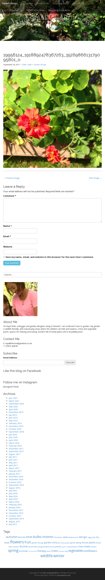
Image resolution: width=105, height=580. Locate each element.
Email (7, 236)
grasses (67, 543)
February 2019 (15, 423)
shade (87, 546)
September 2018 (16, 431)
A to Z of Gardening (12, 10)
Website (7, 246)
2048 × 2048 (26, 64)
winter (59, 555)
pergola (41, 546)
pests (47, 546)
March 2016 (14, 502)
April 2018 (13, 440)
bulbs (37, 537)
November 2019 (16, 412)
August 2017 (14, 454)
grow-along (75, 542)
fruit (27, 542)
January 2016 (14, 507)
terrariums (33, 551)
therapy (41, 550)
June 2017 (13, 459)
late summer (14, 546)
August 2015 (14, 521)
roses (80, 546)
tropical (61, 551)
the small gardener (51, 573)
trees (54, 551)
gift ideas (61, 543)
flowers (17, 542)
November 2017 (16, 448)
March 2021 (14, 401)
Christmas (58, 537)
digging (90, 537)
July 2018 (13, 434)
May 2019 (13, 420)
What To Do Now (35, 10)
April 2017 (13, 465)
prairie (64, 547)
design (83, 537)
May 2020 (13, 406)
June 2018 (13, 437)
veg (66, 551)
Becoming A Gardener (59, 10)
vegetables (76, 551)
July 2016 (13, 490)
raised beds (72, 546)
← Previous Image (11, 178)
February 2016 (15, 504)
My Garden (27, 3)
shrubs (94, 546)
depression (73, 537)
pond (52, 546)
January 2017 (14, 474)
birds (29, 537)
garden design (37, 542)
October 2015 (15, 516)
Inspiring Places (61, 3)
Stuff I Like (78, 3)
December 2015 (16, 510)
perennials (32, 546)
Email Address (10, 357)
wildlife (46, 555)
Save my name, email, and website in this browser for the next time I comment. (50, 257)
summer (23, 550)
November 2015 (16, 513)
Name (7, 225)
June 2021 (13, 398)
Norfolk (24, 546)
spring (13, 550)
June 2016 (13, 493)
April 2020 (13, 409)
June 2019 (13, 417)
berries (22, 537)
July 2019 (13, 415)
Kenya (98, 542)
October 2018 (15, 429)
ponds (58, 546)
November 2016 (16, 479)
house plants (88, 542)
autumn (12, 537)
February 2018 (15, 445)
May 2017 (13, 462)
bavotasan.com (64, 575)
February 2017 (15, 471)
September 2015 (16, 518)
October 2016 (15, 482)
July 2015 (13, 524)
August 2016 (14, 488)
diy (94, 537)
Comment (9, 195)
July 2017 (13, 457)
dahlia (65, 537)
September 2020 (16, 403)
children (47, 537)
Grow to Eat (43, 3)
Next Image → (95, 178)
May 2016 (13, 496)
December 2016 (16, 476)
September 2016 (16, 485)
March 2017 (14, 468)
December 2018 (16, 426)
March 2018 (14, 443)
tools (49, 551)
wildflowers (90, 550)
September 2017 (16, 451)
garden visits (51, 542)
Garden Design (9, 3)
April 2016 (13, 499)
